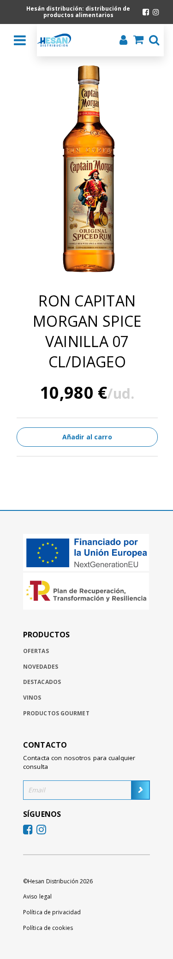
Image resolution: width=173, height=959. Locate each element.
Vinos (32, 697)
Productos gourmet (56, 713)
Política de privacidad (52, 912)
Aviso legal (37, 896)
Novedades (40, 667)
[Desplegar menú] (20, 40)
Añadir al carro (87, 436)
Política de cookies (48, 928)
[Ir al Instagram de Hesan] (156, 12)
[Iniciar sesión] (120, 41)
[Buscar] (151, 41)
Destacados (42, 682)
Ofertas (36, 651)
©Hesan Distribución (58, 881)
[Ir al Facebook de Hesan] (146, 12)
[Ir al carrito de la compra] (135, 41)
